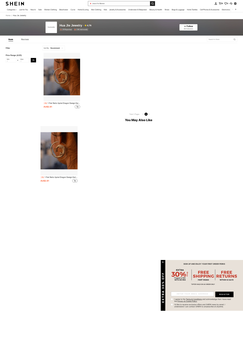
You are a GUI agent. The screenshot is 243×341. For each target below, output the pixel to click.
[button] (230, 3)
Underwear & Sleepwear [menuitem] (137, 10)
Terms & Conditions (194, 299)
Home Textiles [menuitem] (192, 10)
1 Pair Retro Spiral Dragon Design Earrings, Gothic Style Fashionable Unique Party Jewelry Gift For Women (62, 103)
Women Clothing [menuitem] (50, 10)
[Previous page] (143, 114)
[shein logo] (15, 3)
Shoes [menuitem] (167, 10)
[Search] (152, 3)
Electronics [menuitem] (226, 10)
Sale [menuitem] (40, 10)
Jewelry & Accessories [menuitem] (117, 10)
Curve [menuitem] (73, 10)
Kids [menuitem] (105, 10)
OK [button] (33, 60)
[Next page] (149, 114)
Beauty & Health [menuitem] (155, 10)
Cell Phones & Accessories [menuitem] (209, 10)
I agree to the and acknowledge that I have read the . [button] (202, 300)
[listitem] (66, 29)
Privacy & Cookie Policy (187, 301)
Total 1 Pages (134, 114)
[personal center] (215, 3)
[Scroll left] (233, 9)
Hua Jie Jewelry (70, 25)
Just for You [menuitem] (23, 10)
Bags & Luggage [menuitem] (178, 10)
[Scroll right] (236, 9)
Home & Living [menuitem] (83, 10)
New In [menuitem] (33, 10)
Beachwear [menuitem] (63, 10)
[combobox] (54, 48)
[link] (221, 3)
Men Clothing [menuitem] (96, 10)
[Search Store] (234, 39)
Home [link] (8, 15)
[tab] (10, 39)
